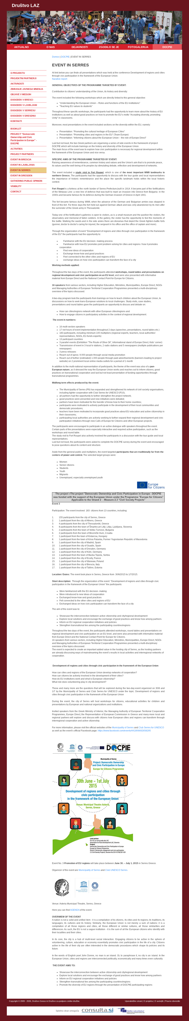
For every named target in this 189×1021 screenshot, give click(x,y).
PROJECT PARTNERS (22, 154)
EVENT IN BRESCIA (21, 159)
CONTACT (16, 191)
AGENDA (75, 910)
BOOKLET (16, 128)
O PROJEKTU (18, 73)
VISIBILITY (16, 186)
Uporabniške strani (133, 1001)
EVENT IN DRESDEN (21, 175)
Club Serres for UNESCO (151, 727)
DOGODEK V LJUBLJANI (24, 105)
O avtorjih (159, 1001)
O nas (51, 47)
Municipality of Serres (123, 727)
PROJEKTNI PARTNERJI (23, 78)
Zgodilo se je (109, 47)
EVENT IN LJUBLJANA (23, 165)
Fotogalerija (138, 47)
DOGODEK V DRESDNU (23, 116)
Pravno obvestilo (172, 1001)
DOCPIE (167, 47)
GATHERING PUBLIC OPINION (26, 181)
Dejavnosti (80, 47)
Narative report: (60, 79)
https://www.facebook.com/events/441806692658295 (124, 730)
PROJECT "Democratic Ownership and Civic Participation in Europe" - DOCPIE (24, 139)
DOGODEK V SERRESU (23, 110)
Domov (55, 57)
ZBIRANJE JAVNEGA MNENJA (27, 89)
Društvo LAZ (25, 5)
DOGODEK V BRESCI (22, 100)
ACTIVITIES (17, 149)
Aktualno (21, 47)
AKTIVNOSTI (17, 83)
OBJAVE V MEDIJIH (21, 94)
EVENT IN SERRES (20, 170)
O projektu (148, 1001)
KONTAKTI (16, 121)
